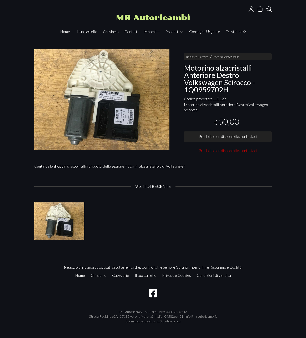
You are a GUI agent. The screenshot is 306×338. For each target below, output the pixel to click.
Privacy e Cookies (176, 275)
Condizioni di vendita (214, 275)
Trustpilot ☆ (236, 31)
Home (65, 31)
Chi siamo (111, 31)
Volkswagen (175, 166)
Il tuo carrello (86, 31)
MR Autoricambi (153, 17)
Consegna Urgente (204, 31)
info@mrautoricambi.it (201, 316)
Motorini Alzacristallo (226, 57)
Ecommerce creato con (153, 321)
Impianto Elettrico (197, 57)
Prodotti (172, 31)
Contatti (131, 31)
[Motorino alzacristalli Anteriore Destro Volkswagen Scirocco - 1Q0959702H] (101, 99)
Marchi (150, 31)
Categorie (120, 275)
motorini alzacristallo (142, 166)
